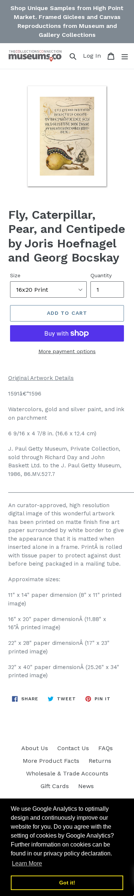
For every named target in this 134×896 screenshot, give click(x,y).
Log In (93, 55)
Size (15, 275)
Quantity (101, 275)
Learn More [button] (27, 863)
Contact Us (73, 748)
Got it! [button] (67, 883)
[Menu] (125, 56)
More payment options (67, 351)
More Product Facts (51, 760)
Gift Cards (55, 786)
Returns (100, 760)
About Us (34, 748)
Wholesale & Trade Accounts (67, 773)
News (86, 786)
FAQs (105, 748)
